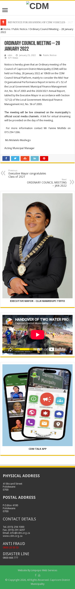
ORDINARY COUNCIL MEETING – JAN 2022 (47, 182)
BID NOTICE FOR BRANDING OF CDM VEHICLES (36, 22)
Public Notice (19, 29)
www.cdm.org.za (12, 535)
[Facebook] (35, 575)
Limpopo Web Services (44, 570)
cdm (10, 55)
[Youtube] (39, 575)
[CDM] (37, 5)
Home (6, 29)
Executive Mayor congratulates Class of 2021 (27, 173)
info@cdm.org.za (20, 532)
